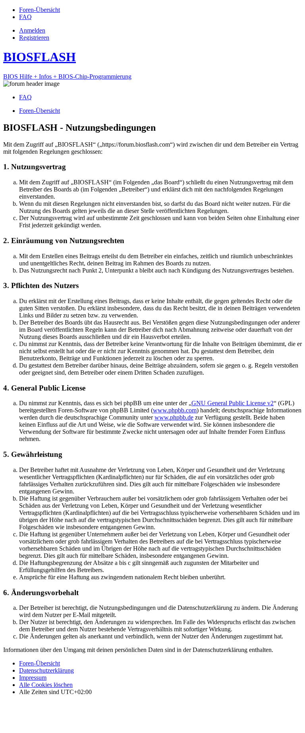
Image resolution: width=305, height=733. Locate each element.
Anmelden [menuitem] (32, 30)
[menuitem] (39, 9)
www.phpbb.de (173, 417)
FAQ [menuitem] (25, 97)
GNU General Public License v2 (232, 403)
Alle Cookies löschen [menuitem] (46, 684)
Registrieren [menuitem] (34, 37)
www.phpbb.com (175, 410)
